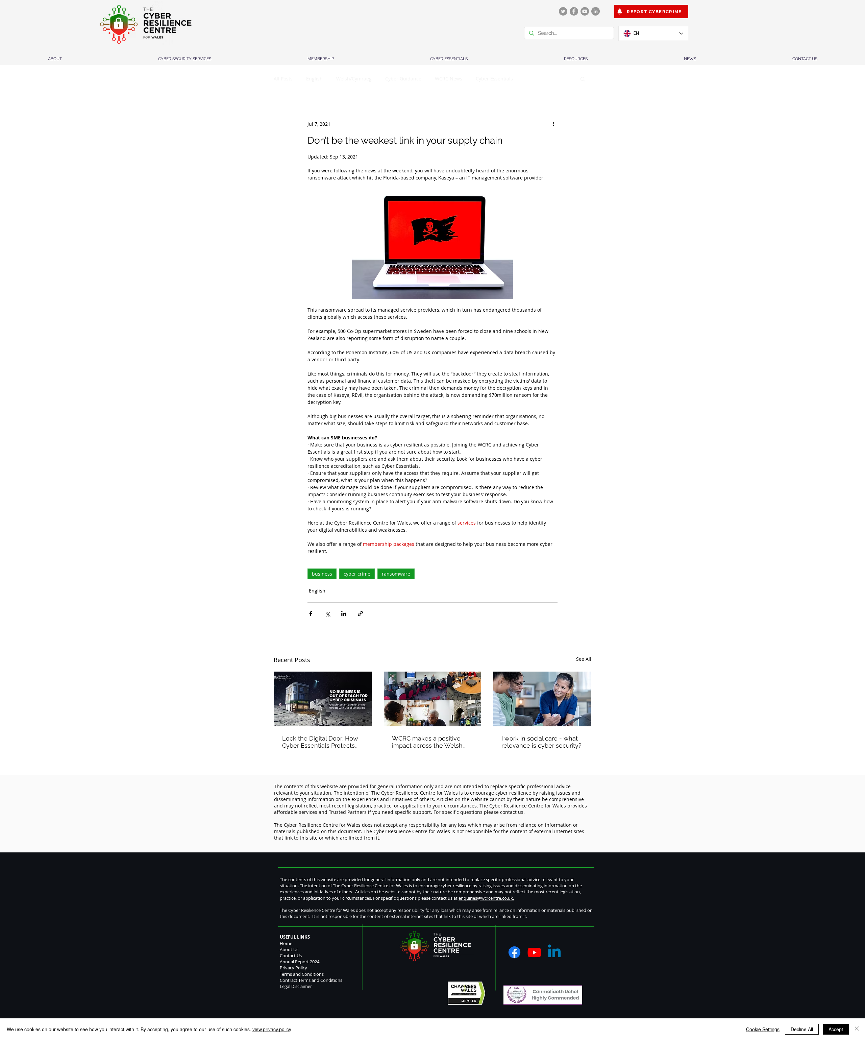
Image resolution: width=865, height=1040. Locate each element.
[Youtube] (534, 952)
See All (583, 659)
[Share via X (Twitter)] (327, 613)
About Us (289, 949)
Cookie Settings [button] (763, 1029)
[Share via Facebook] (310, 613)
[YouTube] (584, 11)
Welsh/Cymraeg (354, 78)
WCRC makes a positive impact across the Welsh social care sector (427, 742)
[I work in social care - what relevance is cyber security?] (542, 699)
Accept (836, 1029)
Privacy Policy (293, 968)
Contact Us (291, 955)
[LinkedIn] (595, 11)
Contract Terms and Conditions (311, 980)
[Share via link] (360, 613)
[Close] (857, 1029)
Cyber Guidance (403, 78)
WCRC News (448, 78)
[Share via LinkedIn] (344, 613)
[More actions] (553, 124)
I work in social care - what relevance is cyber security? (541, 742)
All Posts (283, 78)
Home (286, 943)
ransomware (396, 574)
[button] (582, 78)
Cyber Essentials (494, 78)
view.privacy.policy (271, 1029)
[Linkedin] (554, 952)
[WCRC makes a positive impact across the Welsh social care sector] (432, 699)
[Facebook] (574, 11)
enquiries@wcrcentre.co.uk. (486, 898)
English (314, 78)
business (322, 574)
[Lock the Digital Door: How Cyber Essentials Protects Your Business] (323, 699)
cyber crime (357, 574)
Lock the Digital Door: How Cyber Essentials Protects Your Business (320, 742)
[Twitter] (563, 11)
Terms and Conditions (302, 974)
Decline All (802, 1029)
